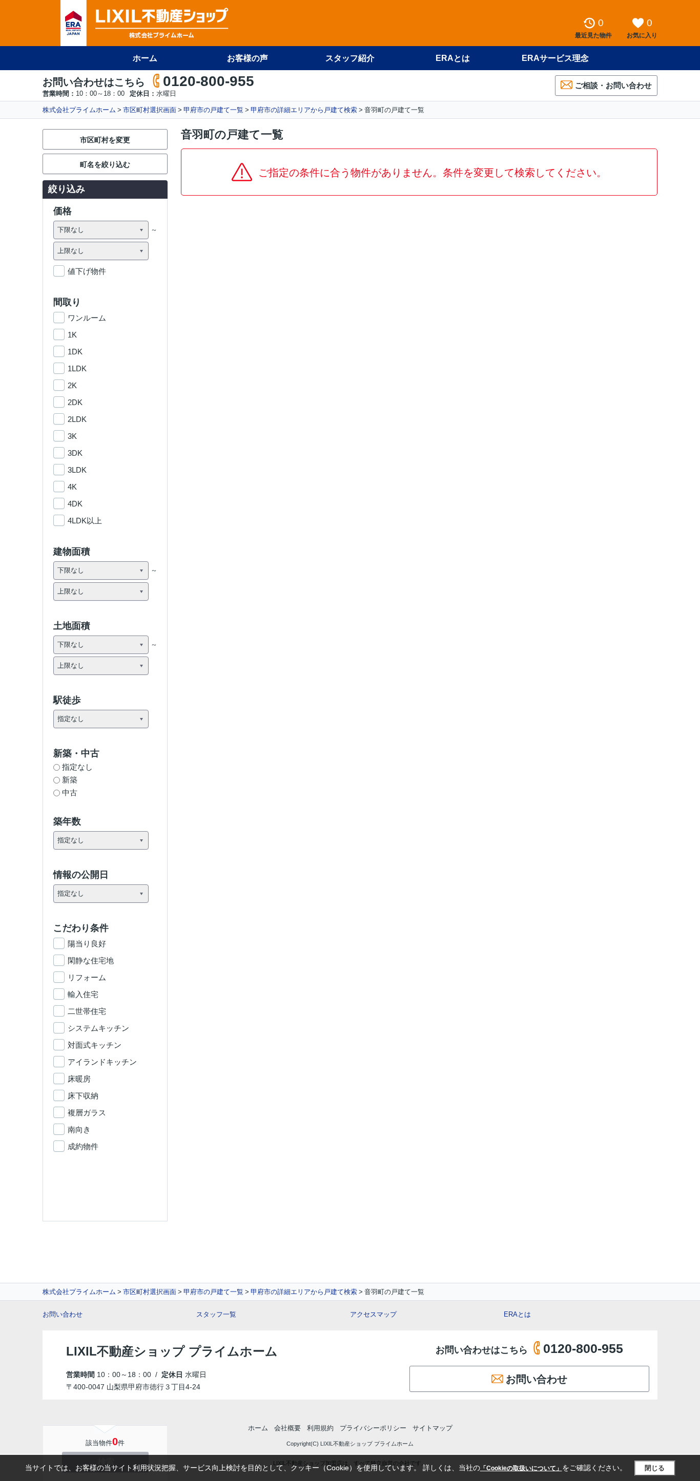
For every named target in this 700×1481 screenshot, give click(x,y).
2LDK (77, 419)
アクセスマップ (373, 1314)
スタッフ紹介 (350, 58)
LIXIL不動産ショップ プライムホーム (172, 1351)
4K (72, 486)
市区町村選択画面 (149, 110)
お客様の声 (247, 58)
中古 (69, 792)
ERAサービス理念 (555, 58)
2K (72, 385)
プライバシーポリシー (373, 1428)
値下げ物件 (87, 271)
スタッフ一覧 (216, 1314)
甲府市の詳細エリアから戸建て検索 (304, 110)
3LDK (77, 470)
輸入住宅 (83, 994)
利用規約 (320, 1428)
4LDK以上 (85, 520)
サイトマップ (432, 1428)
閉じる (655, 1468)
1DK (75, 351)
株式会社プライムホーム (79, 110)
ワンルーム (87, 317)
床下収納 (83, 1095)
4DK (75, 503)
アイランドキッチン (102, 1061)
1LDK (77, 368)
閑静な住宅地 (91, 960)
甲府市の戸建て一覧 (213, 110)
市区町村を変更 (105, 140)
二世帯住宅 (87, 1011)
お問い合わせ (63, 1314)
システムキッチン (98, 1028)
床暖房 (79, 1078)
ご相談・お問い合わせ (613, 85)
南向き (79, 1129)
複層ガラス (87, 1112)
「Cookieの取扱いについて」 (521, 1468)
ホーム (145, 58)
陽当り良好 (87, 943)
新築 (69, 779)
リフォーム (87, 977)
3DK (75, 453)
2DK (75, 402)
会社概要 (287, 1428)
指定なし (77, 767)
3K (72, 436)
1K (72, 334)
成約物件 (83, 1146)
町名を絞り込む (105, 164)
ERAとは (453, 58)
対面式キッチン (94, 1045)
